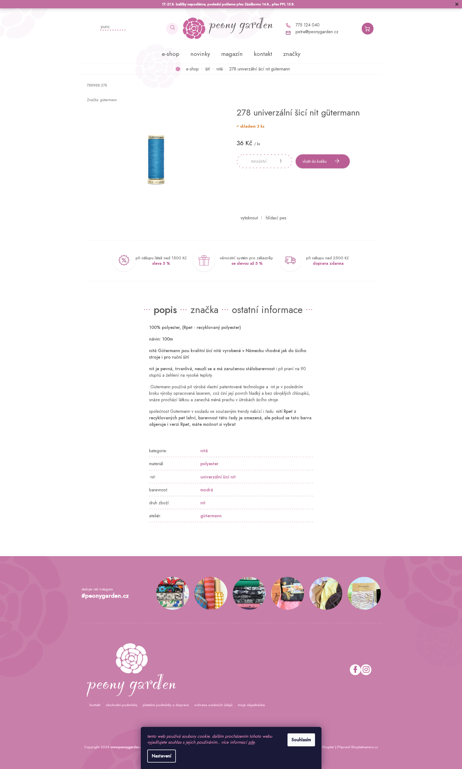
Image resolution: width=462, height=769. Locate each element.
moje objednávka (251, 704)
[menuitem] (170, 53)
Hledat (172, 29)
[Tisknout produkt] (249, 218)
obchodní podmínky (121, 704)
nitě (204, 451)
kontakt (95, 704)
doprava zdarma (328, 263)
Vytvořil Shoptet (321, 747)
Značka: (102, 100)
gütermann (211, 516)
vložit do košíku (315, 161)
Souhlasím (301, 740)
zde (251, 742)
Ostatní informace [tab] (267, 309)
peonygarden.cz (366, 669)
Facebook (355, 669)
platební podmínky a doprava (166, 704)
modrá (206, 490)
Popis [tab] (165, 309)
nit (203, 503)
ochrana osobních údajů (213, 704)
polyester (209, 464)
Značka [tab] (204, 309)
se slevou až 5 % (247, 263)
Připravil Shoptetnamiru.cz (357, 747)
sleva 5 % (161, 263)
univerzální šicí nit (218, 477)
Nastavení (161, 756)
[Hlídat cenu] (276, 218)
